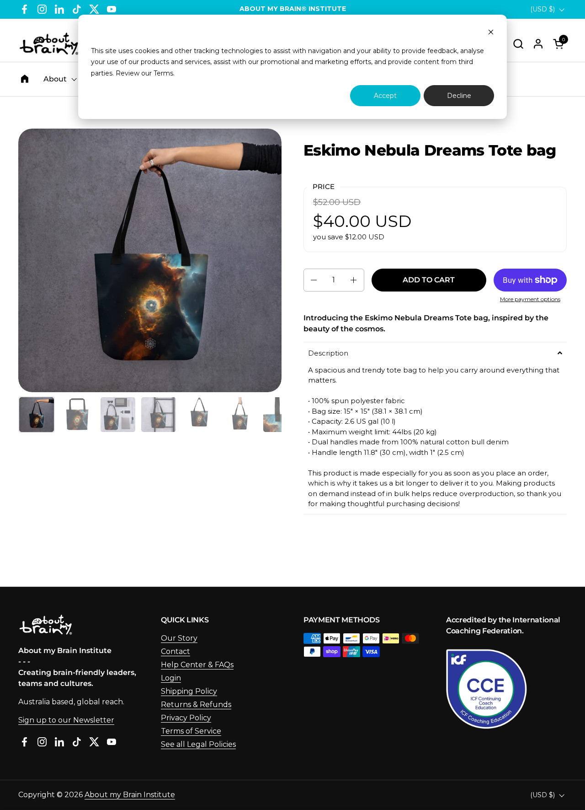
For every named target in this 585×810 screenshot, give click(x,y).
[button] (518, 43)
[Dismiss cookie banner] (491, 33)
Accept (385, 96)
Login (171, 678)
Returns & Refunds (196, 704)
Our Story (179, 638)
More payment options (530, 299)
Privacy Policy (186, 717)
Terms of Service (191, 731)
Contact (175, 651)
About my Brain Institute (130, 794)
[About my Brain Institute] (49, 43)
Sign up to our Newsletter (66, 720)
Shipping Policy (189, 691)
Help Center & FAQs (197, 664)
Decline (459, 96)
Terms (163, 73)
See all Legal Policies (198, 744)
